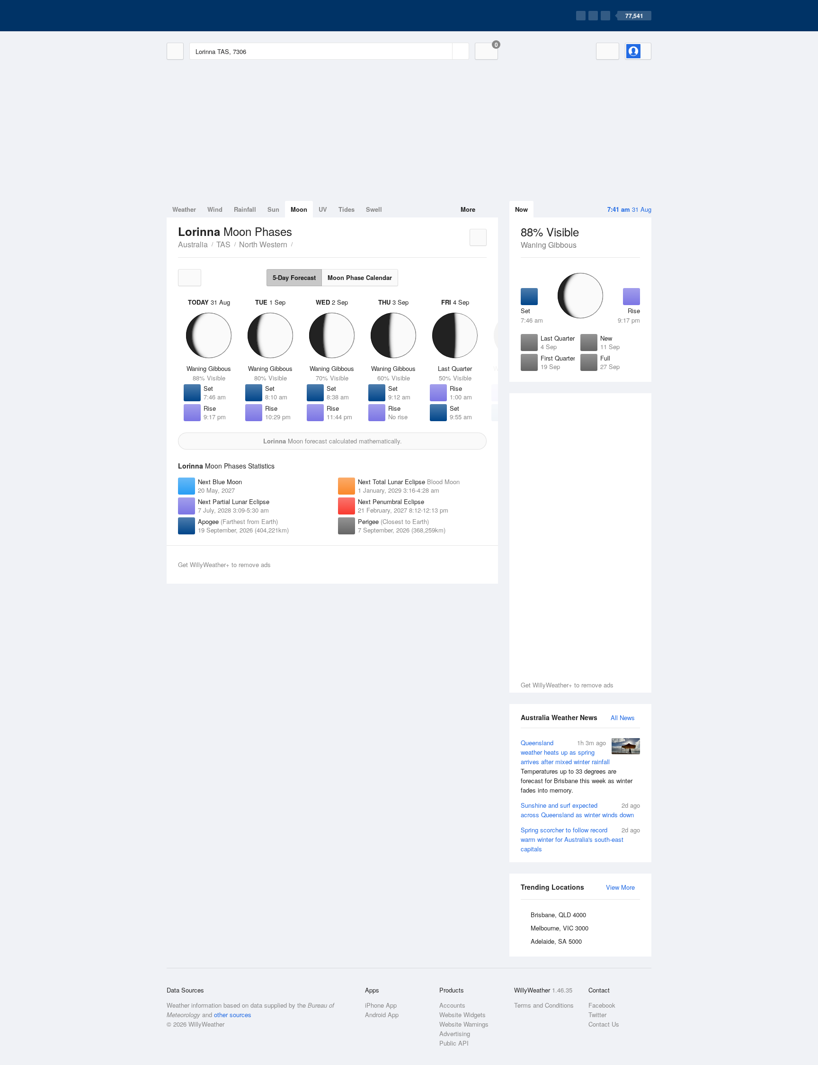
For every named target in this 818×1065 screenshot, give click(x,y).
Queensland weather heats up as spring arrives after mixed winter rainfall (576, 766)
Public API (454, 1042)
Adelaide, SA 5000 (556, 941)
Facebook (601, 1005)
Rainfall (245, 209)
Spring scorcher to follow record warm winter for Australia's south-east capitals (580, 839)
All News (623, 717)
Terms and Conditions (544, 1005)
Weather (184, 209)
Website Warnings (464, 1024)
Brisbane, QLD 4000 (558, 914)
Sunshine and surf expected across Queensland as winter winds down (580, 810)
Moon (299, 209)
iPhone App (381, 1005)
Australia (193, 244)
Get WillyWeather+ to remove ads (567, 684)
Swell (374, 209)
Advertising (454, 1033)
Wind (214, 209)
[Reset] (444, 51)
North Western (263, 244)
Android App (382, 1014)
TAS (223, 244)
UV (323, 209)
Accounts (452, 1005)
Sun (273, 209)
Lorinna (297, 243)
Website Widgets (462, 1014)
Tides (346, 209)
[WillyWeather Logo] (211, 16)
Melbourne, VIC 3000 (559, 927)
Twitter (597, 1014)
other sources (232, 1014)
